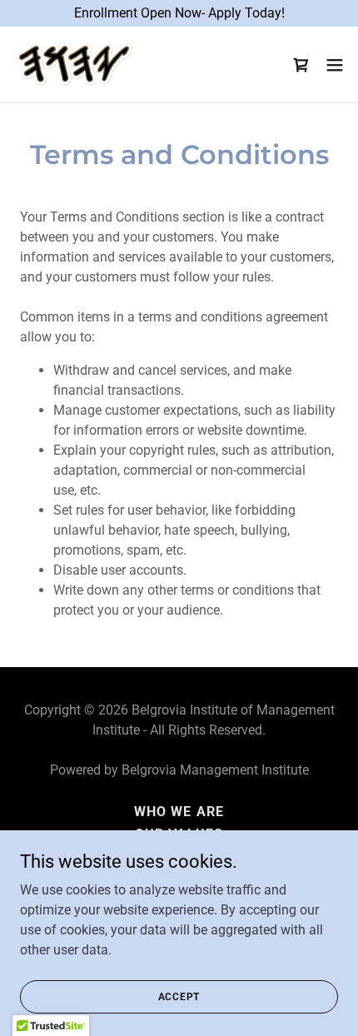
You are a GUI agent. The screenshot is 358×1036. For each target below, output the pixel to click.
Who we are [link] (178, 811)
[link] (74, 64)
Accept (179, 996)
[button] (334, 65)
